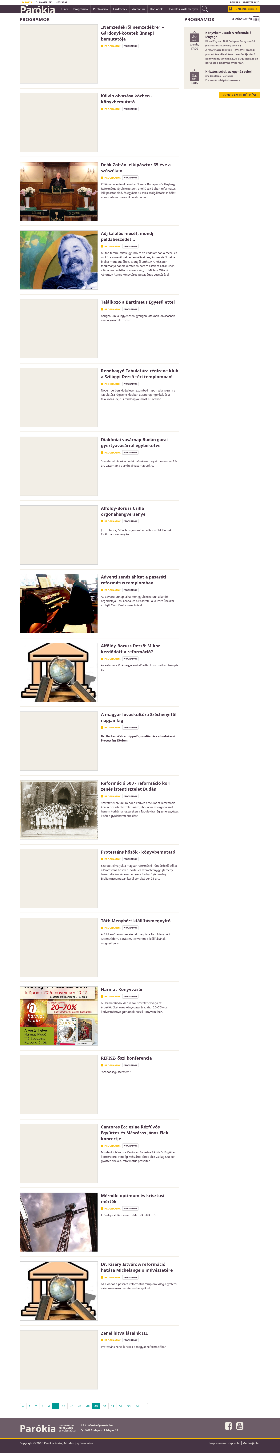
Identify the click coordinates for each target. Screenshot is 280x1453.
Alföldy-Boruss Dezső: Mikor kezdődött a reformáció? (130, 648)
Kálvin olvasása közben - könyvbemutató (126, 98)
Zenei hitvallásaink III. (124, 1333)
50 (104, 1406)
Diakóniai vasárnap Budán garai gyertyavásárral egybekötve (134, 442)
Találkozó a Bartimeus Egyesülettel (138, 302)
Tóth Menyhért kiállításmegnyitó (136, 920)
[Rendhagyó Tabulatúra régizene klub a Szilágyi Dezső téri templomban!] (59, 397)
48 (88, 1406)
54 (137, 1406)
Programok (112, 46)
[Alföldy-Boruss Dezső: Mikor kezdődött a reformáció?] (59, 672)
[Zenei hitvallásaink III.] (59, 1359)
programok (130, 46)
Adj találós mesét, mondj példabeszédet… (127, 236)
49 (96, 1406)
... (56, 1406)
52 (120, 1406)
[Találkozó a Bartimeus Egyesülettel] (59, 328)
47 (80, 1406)
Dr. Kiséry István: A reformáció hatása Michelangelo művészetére (137, 1267)
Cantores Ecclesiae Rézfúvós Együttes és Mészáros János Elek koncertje (134, 1132)
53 (129, 1406)
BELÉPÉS (235, 2)
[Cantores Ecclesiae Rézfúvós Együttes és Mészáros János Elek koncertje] (59, 1153)
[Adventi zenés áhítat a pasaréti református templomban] (59, 603)
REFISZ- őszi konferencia (126, 1058)
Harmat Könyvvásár (122, 989)
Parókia (37, 10)
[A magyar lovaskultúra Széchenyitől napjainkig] (59, 741)
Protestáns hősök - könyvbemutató (138, 852)
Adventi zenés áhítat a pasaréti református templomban (133, 580)
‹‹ (23, 1406)
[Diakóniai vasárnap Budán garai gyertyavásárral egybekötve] (59, 466)
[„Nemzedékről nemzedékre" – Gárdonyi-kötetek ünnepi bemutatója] (59, 54)
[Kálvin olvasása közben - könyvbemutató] (59, 122)
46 (71, 1406)
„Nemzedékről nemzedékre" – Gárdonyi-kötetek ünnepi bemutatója (132, 33)
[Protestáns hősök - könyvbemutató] (59, 878)
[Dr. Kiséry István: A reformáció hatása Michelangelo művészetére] (59, 1291)
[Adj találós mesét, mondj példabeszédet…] (59, 260)
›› (145, 1406)
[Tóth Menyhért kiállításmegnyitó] (59, 947)
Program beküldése (240, 95)
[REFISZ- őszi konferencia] (59, 1084)
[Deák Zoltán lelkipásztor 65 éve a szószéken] (59, 191)
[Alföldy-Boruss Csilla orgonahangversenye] (59, 535)
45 (63, 1406)
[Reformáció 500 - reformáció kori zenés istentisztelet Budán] (59, 809)
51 (112, 1406)
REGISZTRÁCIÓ (250, 2)
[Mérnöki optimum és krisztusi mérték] (59, 1222)
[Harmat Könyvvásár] (59, 1016)
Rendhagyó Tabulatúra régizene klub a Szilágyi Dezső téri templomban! (139, 373)
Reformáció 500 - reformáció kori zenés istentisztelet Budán (136, 786)
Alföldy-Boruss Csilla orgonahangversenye (123, 511)
